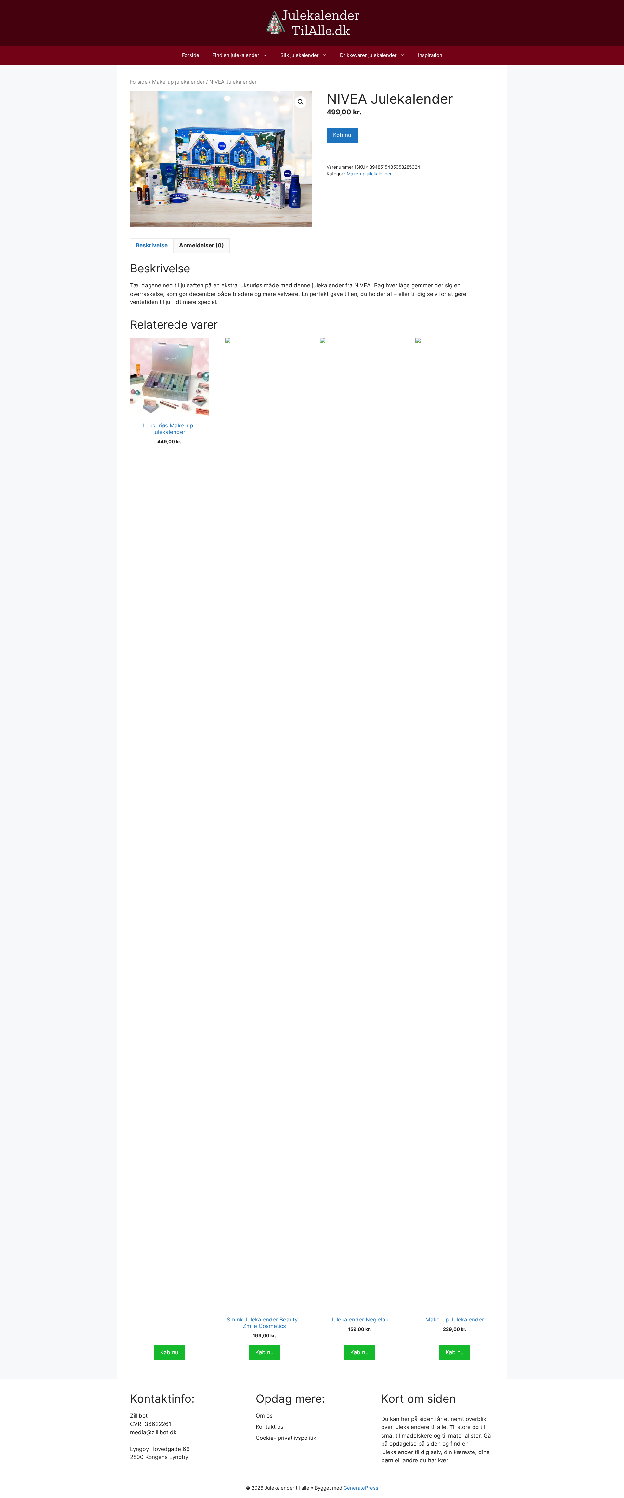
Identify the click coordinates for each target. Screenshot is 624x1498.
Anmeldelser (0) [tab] (201, 245)
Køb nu (342, 135)
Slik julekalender (299, 55)
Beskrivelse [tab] (152, 245)
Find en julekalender (235, 55)
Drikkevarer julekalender (368, 55)
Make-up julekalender (178, 82)
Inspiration (430, 55)
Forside (190, 55)
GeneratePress (361, 1488)
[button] (300, 102)
